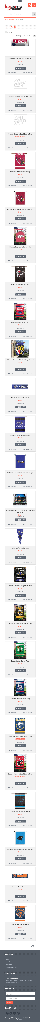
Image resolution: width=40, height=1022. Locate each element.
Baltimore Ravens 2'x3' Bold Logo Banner (20, 360)
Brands (11, 19)
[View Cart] (34, 5)
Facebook (7, 1013)
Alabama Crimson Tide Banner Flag (20, 96)
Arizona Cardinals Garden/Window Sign (20, 209)
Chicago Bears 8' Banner (20, 887)
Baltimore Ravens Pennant (20, 548)
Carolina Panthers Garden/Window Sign (20, 849)
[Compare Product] (29, 5)
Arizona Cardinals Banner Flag (20, 172)
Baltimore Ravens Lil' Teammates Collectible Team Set (20, 511)
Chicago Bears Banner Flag (20, 924)
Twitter (10, 1013)
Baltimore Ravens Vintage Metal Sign (20, 586)
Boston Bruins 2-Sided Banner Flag (20, 623)
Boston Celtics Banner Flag (20, 661)
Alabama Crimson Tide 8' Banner (20, 59)
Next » (17, 32)
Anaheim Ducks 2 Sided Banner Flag (20, 134)
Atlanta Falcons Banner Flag (20, 285)
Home (5, 19)
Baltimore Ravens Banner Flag (20, 435)
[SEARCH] (34, 14)
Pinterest (14, 1013)
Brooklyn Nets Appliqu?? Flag (20, 699)
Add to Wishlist (12, 72)
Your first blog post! (12, 978)
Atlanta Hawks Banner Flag (20, 322)
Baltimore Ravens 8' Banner (20, 397)
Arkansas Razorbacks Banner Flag (20, 247)
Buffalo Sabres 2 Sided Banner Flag (20, 736)
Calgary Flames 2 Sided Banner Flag (20, 774)
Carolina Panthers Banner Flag (20, 812)
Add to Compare (27, 72)
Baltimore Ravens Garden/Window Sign (20, 473)
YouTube (18, 1013)
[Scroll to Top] (33, 946)
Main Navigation (6, 14)
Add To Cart (21, 68)
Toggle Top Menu (20, 1)
